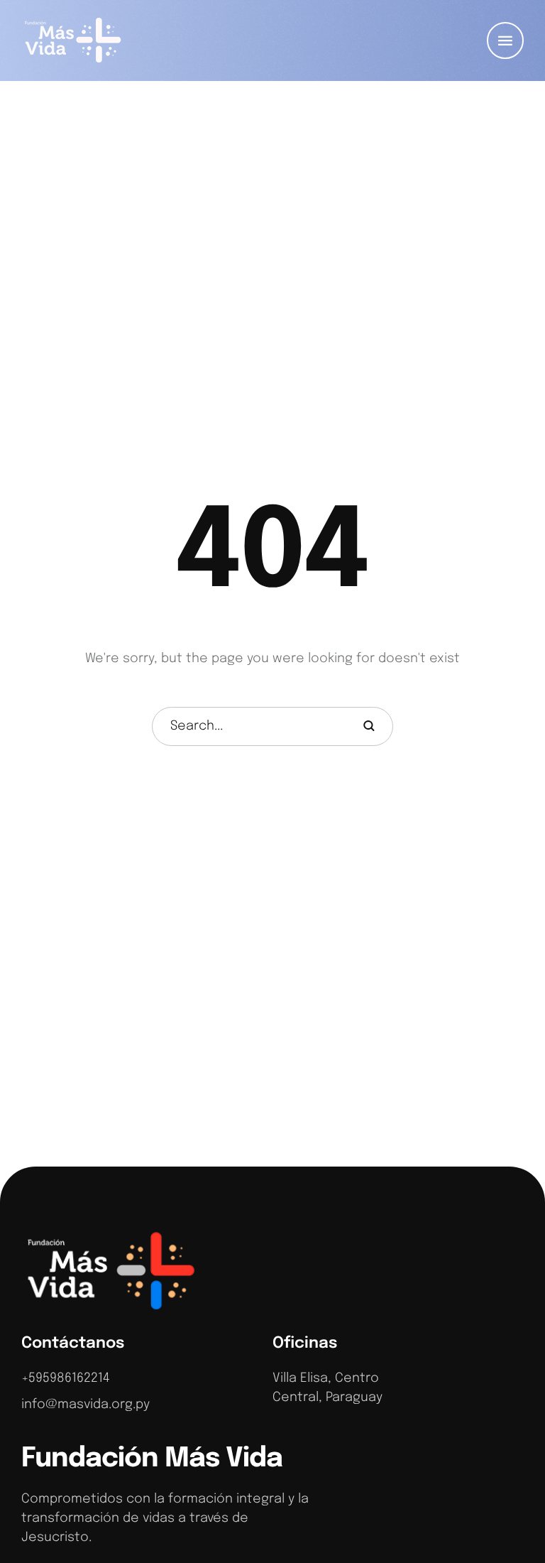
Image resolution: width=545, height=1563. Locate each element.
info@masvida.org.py (85, 1404)
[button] (505, 40)
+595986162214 (65, 1378)
